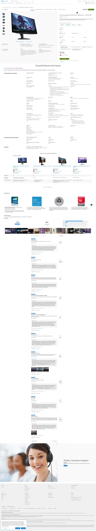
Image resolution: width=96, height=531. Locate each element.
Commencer (65, 465)
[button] (79, 1)
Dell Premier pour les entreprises (11, 506)
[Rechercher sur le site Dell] (32, 1)
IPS (72, 37)
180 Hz (61, 41)
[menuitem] (11, 3)
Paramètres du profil (27, 489)
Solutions (3, 497)
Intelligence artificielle (4, 494)
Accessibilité (54, 508)
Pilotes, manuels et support (61, 9)
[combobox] (22, 1)
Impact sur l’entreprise (27, 502)
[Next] (91, 205)
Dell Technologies (3, 506)
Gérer (5, 528)
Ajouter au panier (91, 9)
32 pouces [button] (73, 24)
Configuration (32, 9)
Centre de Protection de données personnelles (76, 497)
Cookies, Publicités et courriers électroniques (41, 508)
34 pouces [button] (79, 24)
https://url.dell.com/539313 (48, 267)
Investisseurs (26, 498)
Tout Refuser (17, 528)
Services (2, 498)
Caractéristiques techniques (39, 9)
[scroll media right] (91, 231)
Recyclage (26, 501)
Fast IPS (85, 37)
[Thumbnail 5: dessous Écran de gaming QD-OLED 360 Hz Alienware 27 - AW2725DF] (3, 25)
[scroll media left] (4, 231)
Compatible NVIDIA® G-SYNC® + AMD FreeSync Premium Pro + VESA (76, 49)
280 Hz (85, 41)
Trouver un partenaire (50, 494)
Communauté (72, 486)
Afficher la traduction (33, 242)
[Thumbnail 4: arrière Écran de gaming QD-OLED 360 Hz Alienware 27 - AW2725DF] (3, 22)
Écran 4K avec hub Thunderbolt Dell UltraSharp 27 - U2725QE (81, 166)
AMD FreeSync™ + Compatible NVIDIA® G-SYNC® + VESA (64, 47)
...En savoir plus (41, 52)
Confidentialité (19, 508)
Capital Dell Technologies (27, 497)
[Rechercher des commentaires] (44, 235)
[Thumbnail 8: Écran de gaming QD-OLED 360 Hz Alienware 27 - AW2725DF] (3, 34)
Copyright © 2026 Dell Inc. (5, 508)
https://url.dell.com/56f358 (35, 364)
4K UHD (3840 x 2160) (75, 33)
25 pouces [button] (62, 24)
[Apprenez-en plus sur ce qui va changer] (78, 33)
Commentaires (55, 9)
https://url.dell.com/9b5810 (35, 250)
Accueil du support (50, 486)
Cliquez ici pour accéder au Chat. (38, 521)
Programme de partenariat (51, 497)
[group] (24, 26)
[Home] (2, 7)
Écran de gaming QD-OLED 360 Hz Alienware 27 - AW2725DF (21, 166)
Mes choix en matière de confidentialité (27, 508)
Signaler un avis (38, 271)
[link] (84, 1)
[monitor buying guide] (3, 9)
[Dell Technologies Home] (4, 1)
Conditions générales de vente (12, 508)
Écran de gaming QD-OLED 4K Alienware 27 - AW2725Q (42, 166)
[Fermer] (25, 520)
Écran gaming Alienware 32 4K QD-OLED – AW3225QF (62, 166)
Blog (71, 494)
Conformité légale (50, 508)
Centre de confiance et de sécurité (75, 498)
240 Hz (73, 41)
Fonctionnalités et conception (48, 9)
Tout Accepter (23, 528)
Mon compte (26, 486)
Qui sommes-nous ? (27, 494)
